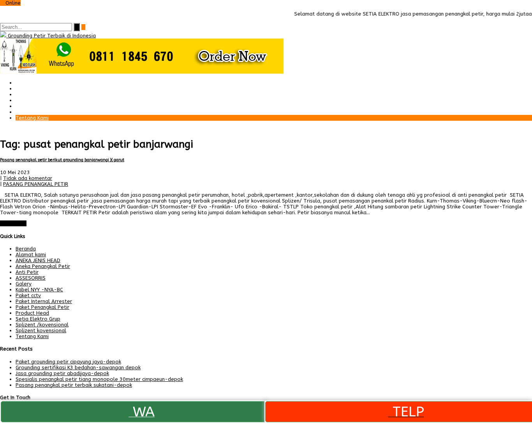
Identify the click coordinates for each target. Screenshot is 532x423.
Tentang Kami (32, 118)
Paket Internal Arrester (44, 94)
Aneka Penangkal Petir (43, 266)
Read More (13, 223)
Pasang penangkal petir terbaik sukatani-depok (74, 385)
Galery (24, 106)
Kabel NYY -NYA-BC (39, 290)
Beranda (26, 83)
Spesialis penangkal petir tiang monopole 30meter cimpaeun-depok (99, 379)
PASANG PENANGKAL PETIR (35, 184)
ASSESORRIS (31, 278)
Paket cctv (28, 100)
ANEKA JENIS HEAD (38, 260)
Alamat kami (31, 112)
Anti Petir (27, 272)
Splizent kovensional (41, 330)
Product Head (32, 313)
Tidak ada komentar (27, 178)
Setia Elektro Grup (38, 319)
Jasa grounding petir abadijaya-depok (62, 373)
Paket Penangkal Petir (42, 89)
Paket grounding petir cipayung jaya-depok (68, 362)
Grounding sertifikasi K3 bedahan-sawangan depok (78, 367)
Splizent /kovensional (42, 325)
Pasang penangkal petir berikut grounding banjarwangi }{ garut (62, 159)
